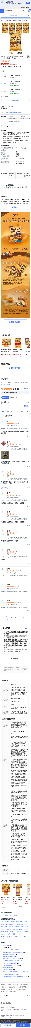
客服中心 (28, 7)
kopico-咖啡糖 (4, 931)
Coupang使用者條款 (23, 984)
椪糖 (14, 934)
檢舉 (25, 669)
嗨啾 (2, 926)
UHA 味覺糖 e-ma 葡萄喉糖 (9, 974)
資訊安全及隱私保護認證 (20, 989)
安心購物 (3, 989)
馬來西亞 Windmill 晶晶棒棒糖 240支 (11, 958)
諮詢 (25, 628)
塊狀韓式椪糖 (6, 945)
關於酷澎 (3, 984)
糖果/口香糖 (22, 20)
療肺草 (9, 934)
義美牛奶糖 (4, 934)
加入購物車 (7, 1025)
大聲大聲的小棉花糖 (7, 969)
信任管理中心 (12, 986)
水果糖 (2, 939)
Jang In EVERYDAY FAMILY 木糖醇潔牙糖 (12, 952)
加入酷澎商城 (4, 991)
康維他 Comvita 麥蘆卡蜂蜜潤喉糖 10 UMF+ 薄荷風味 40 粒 (15, 972)
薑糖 (2, 921)
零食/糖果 (15, 20)
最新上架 (9, 411)
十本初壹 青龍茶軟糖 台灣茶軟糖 (10, 965)
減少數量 (12, 126)
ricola (25, 936)
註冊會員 (23, 7)
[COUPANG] (6, 1003)
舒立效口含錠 (12, 924)
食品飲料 (9, 20)
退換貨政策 (3, 986)
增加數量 (2, 126)
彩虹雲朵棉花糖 (6, 967)
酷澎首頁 (3, 20)
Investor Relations (12, 984)
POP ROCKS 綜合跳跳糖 (8, 954)
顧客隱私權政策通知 (22, 986)
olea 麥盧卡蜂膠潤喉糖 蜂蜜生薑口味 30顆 (12, 961)
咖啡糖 (4, 947)
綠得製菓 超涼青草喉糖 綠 (9, 956)
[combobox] (23, 411)
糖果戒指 (11, 926)
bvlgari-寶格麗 (24, 926)
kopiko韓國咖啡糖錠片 (6, 936)
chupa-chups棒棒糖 (22, 924)
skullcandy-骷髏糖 (17, 929)
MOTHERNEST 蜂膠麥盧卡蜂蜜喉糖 (11, 950)
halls (23, 934)
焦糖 (11, 915)
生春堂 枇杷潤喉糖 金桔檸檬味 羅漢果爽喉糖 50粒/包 (15, 976)
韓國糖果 (7, 921)
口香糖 (15, 915)
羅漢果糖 (17, 926)
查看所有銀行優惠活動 (13, 121)
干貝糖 (25, 921)
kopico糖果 (8, 929)
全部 (3, 15)
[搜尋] (28, 16)
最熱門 (3, 411)
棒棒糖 (18, 934)
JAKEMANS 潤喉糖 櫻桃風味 (9, 963)
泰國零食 (20, 936)
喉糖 (6, 926)
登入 (19, 7)
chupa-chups (4, 924)
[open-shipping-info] (14, 108)
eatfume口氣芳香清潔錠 (15, 931)
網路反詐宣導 (13, 991)
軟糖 (2, 915)
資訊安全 (10, 989)
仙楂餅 (25, 929)
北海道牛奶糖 (19, 921)
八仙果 (12, 921)
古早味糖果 (25, 931)
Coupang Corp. (13, 112)
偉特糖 (15, 936)
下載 (28, 3)
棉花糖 (6, 915)
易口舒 (2, 929)
